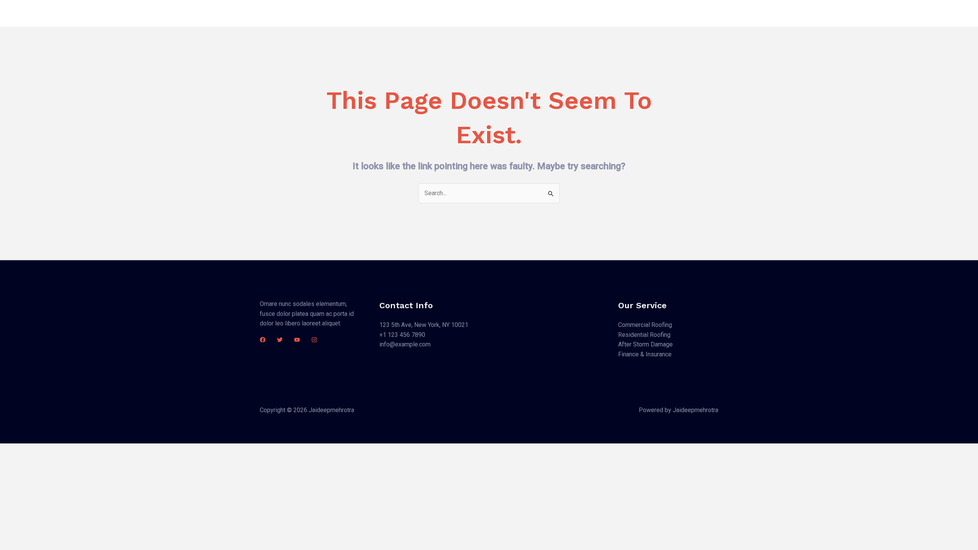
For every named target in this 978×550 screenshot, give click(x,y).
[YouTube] (297, 340)
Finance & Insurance (645, 354)
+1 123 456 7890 (402, 334)
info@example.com (405, 344)
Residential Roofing (644, 334)
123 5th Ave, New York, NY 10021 (423, 324)
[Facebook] (263, 340)
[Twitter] (280, 340)
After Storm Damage (645, 344)
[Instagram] (314, 340)
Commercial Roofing (645, 324)
